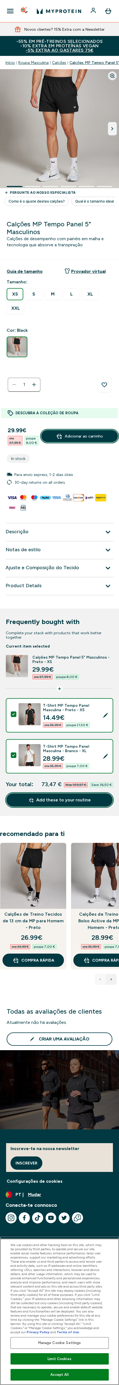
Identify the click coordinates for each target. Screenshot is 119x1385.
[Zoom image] (112, 75)
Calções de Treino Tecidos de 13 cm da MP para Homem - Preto (33, 921)
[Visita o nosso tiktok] (37, 1217)
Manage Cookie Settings (59, 1343)
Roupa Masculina (33, 62)
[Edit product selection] (105, 715)
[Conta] (94, 11)
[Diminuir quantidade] (14, 384)
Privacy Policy (38, 1332)
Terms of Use (68, 1332)
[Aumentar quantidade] (34, 384)
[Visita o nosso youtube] (50, 1217)
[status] (24, 384)
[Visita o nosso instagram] (11, 1217)
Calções (59, 62)
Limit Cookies (59, 1359)
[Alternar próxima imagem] (112, 128)
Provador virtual (88, 271)
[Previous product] (100, 979)
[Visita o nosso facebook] (24, 1217)
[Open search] (24, 11)
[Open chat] (77, 1217)
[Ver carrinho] (108, 11)
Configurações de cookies (35, 1181)
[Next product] (111, 979)
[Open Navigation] (10, 11)
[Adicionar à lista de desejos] (104, 385)
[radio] (15, 294)
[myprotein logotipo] (59, 11)
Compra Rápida (37, 960)
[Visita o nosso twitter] (64, 1217)
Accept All (59, 1375)
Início (10, 62)
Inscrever (26, 1163)
